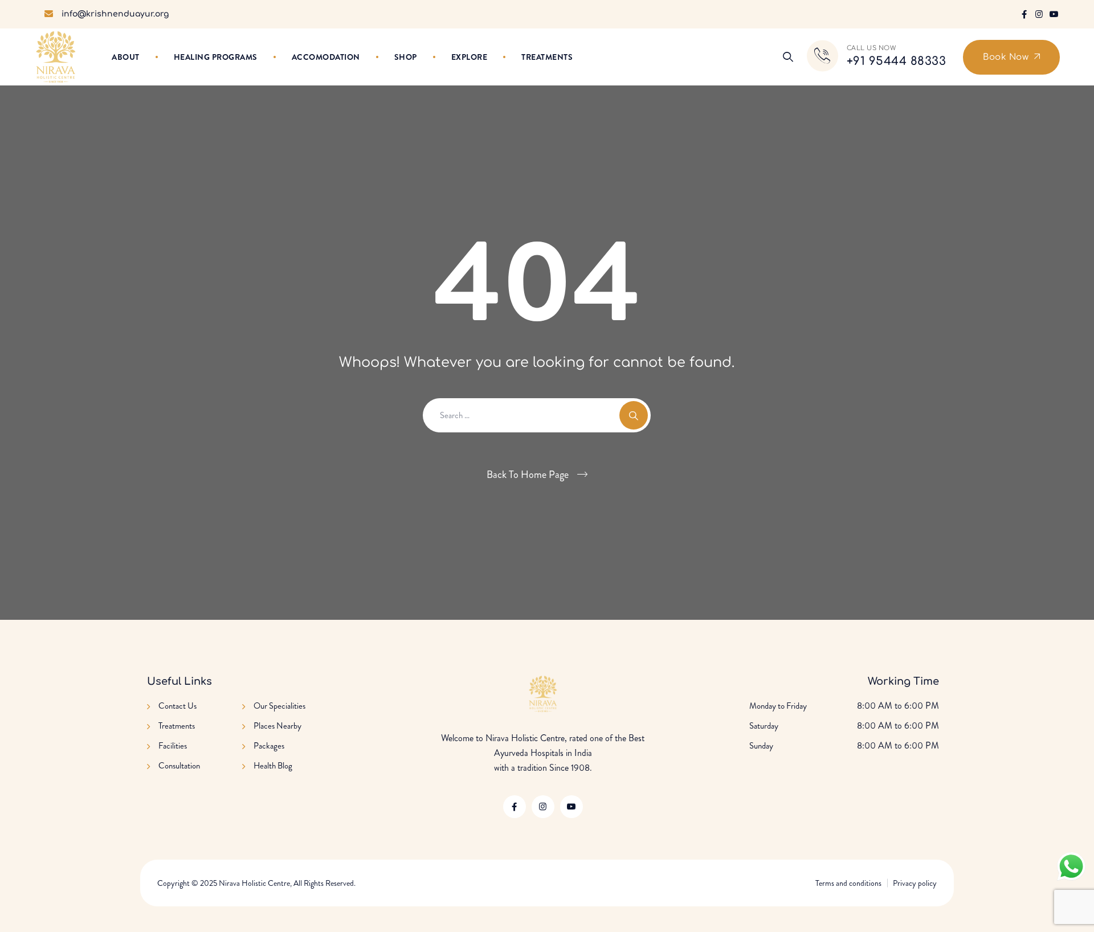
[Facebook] (1024, 14)
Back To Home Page (528, 474)
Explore (469, 57)
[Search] (788, 57)
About (126, 57)
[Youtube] (1054, 14)
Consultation (179, 765)
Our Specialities (279, 706)
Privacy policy (915, 883)
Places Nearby (277, 725)
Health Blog (273, 765)
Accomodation (326, 57)
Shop (405, 57)
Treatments (547, 57)
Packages (269, 745)
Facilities (172, 745)
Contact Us (177, 706)
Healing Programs (216, 57)
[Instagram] (1039, 14)
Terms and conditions (848, 883)
